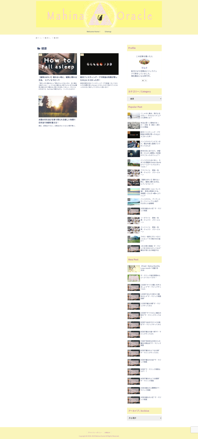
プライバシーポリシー (95, 432)
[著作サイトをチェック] (143, 80)
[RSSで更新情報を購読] (145, 80)
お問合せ (107, 432)
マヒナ (144, 67)
